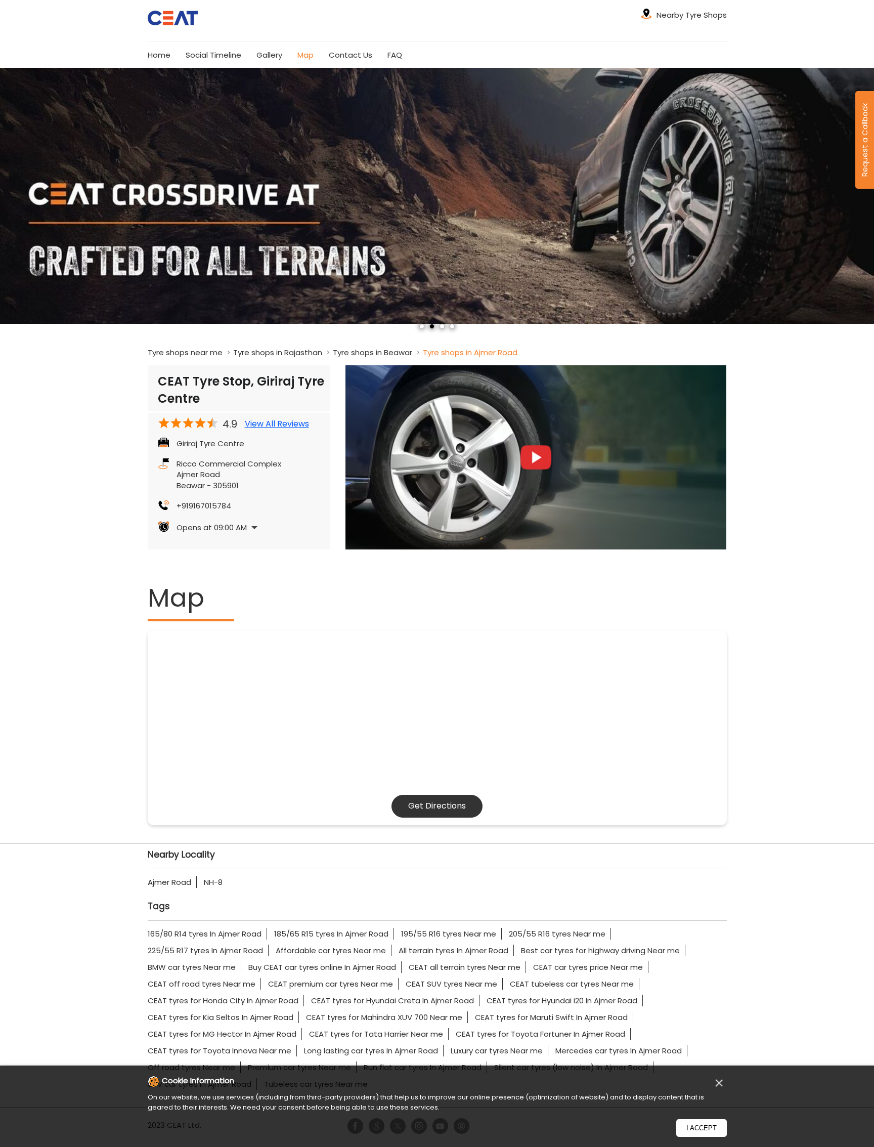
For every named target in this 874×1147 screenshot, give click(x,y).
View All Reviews (277, 424)
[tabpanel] (437, 196)
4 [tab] (452, 326)
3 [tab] (442, 326)
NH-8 (213, 882)
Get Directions (437, 806)
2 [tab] (431, 326)
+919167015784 (204, 505)
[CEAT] (173, 19)
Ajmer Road (169, 882)
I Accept (701, 1128)
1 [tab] (421, 326)
